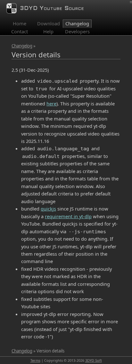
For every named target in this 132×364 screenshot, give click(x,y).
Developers (77, 31)
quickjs (48, 208)
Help (48, 31)
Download (48, 23)
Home (19, 23)
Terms (35, 360)
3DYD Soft (93, 360)
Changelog (22, 46)
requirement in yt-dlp (68, 216)
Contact (19, 31)
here (51, 103)
